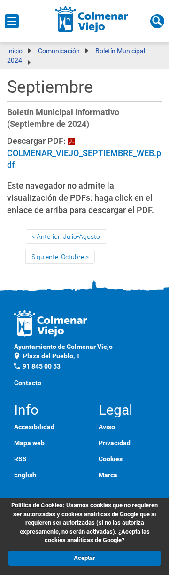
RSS (20, 459)
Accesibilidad (34, 427)
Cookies (111, 459)
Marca (108, 475)
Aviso (107, 427)
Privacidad (115, 443)
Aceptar (84, 557)
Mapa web (29, 443)
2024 (14, 60)
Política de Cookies (37, 505)
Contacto (27, 382)
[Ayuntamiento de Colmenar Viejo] (92, 19)
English (25, 475)
